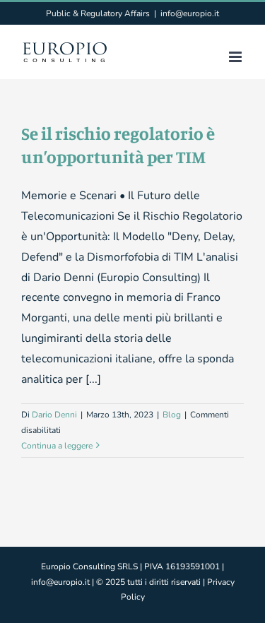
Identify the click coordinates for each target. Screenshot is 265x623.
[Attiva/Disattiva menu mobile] (236, 56)
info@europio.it (189, 13)
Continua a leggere (57, 445)
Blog (172, 414)
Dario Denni (54, 414)
